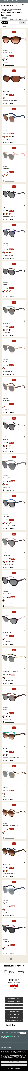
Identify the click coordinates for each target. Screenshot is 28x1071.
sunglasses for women (14, 1021)
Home (2, 9)
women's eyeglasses (14, 1014)
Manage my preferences (14, 1068)
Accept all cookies (14, 1061)
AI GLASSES (4, 18)
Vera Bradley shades (14, 1011)
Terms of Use (13, 1057)
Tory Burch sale (14, 1005)
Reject (14, 1065)
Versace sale (14, 1017)
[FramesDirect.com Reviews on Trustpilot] (14, 1036)
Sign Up (23, 1032)
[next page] (17, 958)
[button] (26, 980)
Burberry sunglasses (14, 1008)
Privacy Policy (4, 1057)
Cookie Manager (17, 1058)
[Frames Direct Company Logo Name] (10, 5)
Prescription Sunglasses (10, 9)
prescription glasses (14, 1001)
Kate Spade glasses (14, 998)
